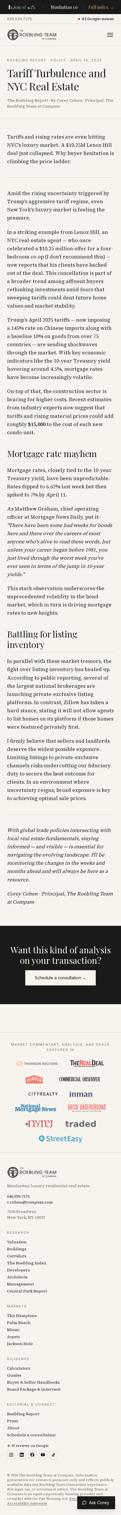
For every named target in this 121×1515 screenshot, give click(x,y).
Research (18, 1232)
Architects (17, 1277)
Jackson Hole (20, 1344)
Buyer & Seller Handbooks (33, 1382)
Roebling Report (26, 60)
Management (20, 1284)
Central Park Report (27, 1291)
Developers (18, 1270)
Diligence (18, 1359)
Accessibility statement (27, 1503)
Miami (13, 1330)
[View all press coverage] (60, 1101)
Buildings (16, 1249)
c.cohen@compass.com (30, 1202)
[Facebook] (32, 1455)
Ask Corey (99, 1502)
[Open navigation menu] (110, 35)
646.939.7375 (19, 19)
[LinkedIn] (22, 1455)
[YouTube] (43, 1455)
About (13, 1428)
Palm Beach (19, 1323)
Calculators (18, 1368)
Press (12, 1421)
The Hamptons (22, 1315)
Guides (14, 1375)
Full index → (101, 7)
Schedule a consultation (31, 1435)
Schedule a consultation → (60, 977)
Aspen (13, 1337)
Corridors (16, 1256)
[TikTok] (53, 1455)
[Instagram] (11, 1455)
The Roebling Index (26, 1263)
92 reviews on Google (28, 1445)
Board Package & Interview (34, 1389)
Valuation (17, 1242)
